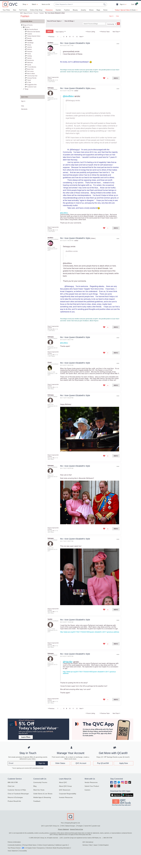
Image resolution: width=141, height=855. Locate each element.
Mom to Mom (31, 73)
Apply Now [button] (123, 763)
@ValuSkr (68, 661)
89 (53, 646)
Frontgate (80, 826)
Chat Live (11, 786)
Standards (24, 109)
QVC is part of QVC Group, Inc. (50, 826)
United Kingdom (104, 845)
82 (53, 230)
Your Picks (6, 10)
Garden (58, 10)
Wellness (30, 62)
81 (53, 80)
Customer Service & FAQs (17, 790)
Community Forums (40, 782)
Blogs (26, 89)
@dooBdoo (68, 96)
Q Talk (29, 82)
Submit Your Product (92, 786)
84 (53, 354)
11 (73, 36)
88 (53, 611)
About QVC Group (65, 786)
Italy (91, 845)
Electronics (30, 60)
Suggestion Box (32, 84)
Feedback (36, 801)
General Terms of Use (76, 829)
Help (117, 16)
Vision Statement (13, 851)
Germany (85, 845)
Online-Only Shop (36, 10)
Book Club (30, 69)
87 (53, 530)
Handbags (30, 42)
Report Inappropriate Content (53, 77)
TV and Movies (31, 67)
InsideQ (29, 34)
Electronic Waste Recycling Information (58, 848)
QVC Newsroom (64, 790)
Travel (29, 80)
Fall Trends (23, 10)
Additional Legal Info (61, 845)
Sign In (111, 16)
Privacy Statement (63, 829)
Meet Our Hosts (38, 790)
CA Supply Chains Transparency (35, 848)
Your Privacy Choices (14, 848)
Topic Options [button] (60, 32)
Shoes (91, 10)
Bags (98, 10)
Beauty (75, 10)
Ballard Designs (70, 826)
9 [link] (66, 37)
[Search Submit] (105, 4)
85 (53, 387)
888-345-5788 (13, 782)
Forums (36, 13)
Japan (95, 845)
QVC (21, 13)
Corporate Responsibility (67, 794)
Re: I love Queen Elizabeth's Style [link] (55, 13)
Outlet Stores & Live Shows (42, 794)
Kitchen (29, 49)
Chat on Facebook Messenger (18, 794)
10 (69, 36)
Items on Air (46, 4)
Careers (87, 790)
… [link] (60, 36)
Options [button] (118, 44)
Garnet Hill (87, 826)
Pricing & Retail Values (30, 845)
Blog (34, 786)
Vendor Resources (91, 782)
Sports (29, 65)
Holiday (29, 56)
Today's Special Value (33, 36)
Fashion (67, 10)
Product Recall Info (14, 801)
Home (105, 10)
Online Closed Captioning (46, 845)
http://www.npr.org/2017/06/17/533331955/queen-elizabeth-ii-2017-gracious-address (89, 632)
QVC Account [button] (81, 763)
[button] (117, 4)
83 (53, 329)
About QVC (63, 782)
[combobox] (78, 4)
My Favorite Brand (32, 29)
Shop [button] (24, 4)
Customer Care (31, 87)
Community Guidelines (14, 845)
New (14, 10)
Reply (116, 78)
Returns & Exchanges (15, 797)
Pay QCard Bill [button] (103, 763)
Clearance (49, 10)
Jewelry (83, 10)
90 (53, 701)
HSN (62, 826)
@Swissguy (70, 100)
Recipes (29, 51)
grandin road (96, 826)
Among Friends (31, 78)
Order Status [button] (60, 763)
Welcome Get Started (33, 31)
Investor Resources (66, 797)
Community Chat (32, 76)
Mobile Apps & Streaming (42, 797)
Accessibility (23, 851)
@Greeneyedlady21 (81, 61)
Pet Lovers (30, 71)
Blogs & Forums (28, 13)
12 (77, 36)
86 (53, 458)
